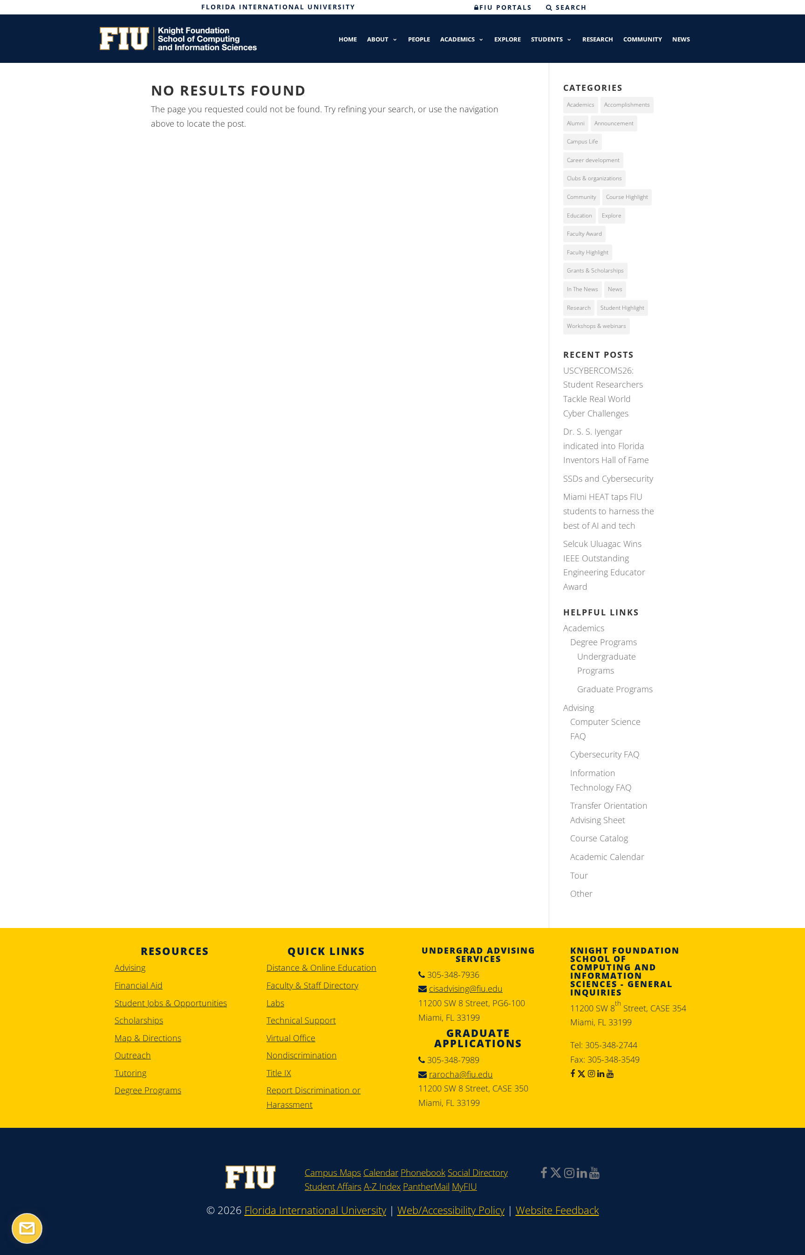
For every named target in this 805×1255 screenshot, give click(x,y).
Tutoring (130, 1072)
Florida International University (278, 6)
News (681, 39)
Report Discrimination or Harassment (313, 1097)
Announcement (614, 123)
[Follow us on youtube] (609, 1073)
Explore (507, 39)
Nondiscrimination (301, 1055)
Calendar (380, 1172)
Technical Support (301, 1020)
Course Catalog (599, 838)
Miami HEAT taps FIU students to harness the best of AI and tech (608, 511)
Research (597, 39)
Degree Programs (603, 642)
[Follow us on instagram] (590, 1073)
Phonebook (423, 1172)
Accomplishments (627, 105)
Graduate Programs (615, 689)
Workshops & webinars (596, 326)
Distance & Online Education (321, 967)
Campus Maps (333, 1172)
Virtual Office (290, 1038)
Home (348, 39)
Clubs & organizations (594, 178)
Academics (457, 39)
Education (579, 215)
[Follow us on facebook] (572, 1073)
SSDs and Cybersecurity (608, 478)
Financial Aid (139, 985)
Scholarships (139, 1020)
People (419, 39)
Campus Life (582, 141)
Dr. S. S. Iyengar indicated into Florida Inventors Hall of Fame (606, 445)
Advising (578, 707)
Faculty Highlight (587, 252)
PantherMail (426, 1186)
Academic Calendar (607, 856)
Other (581, 893)
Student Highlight (622, 308)
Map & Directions (148, 1038)
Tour (579, 875)
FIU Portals (505, 7)
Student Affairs (333, 1186)
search (570, 7)
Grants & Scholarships (595, 270)
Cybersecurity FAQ (605, 754)
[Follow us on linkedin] (599, 1073)
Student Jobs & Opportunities (171, 1003)
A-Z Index (382, 1186)
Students (547, 39)
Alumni (576, 123)
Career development (593, 160)
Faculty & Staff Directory (312, 985)
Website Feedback (557, 1210)
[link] (250, 1185)
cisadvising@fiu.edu (466, 988)
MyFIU (464, 1186)
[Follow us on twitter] (580, 1073)
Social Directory (478, 1172)
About (378, 39)
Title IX (278, 1072)
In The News (582, 289)
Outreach (133, 1055)
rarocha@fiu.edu (461, 1074)
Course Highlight (627, 197)
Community (642, 39)
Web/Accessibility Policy (451, 1210)
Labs (275, 1003)
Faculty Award (584, 234)
